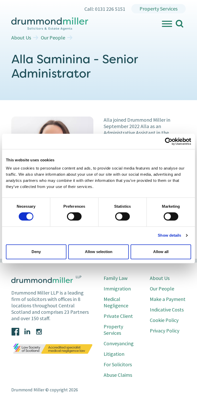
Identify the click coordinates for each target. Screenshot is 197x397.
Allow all (161, 251)
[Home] (86, 23)
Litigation (114, 354)
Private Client (118, 316)
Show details (169, 235)
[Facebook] (15, 332)
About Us (21, 38)
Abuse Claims (118, 375)
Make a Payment (167, 299)
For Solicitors (118, 364)
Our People (53, 38)
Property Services (159, 8)
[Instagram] (39, 332)
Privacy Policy (164, 330)
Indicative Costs (167, 309)
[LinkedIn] (27, 332)
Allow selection (98, 251)
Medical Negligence (116, 302)
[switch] (74, 216)
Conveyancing (119, 343)
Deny (36, 251)
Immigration (117, 288)
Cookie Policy (164, 320)
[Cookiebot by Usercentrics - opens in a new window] (168, 141)
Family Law (115, 278)
